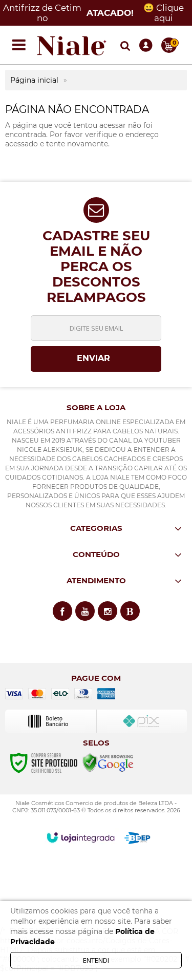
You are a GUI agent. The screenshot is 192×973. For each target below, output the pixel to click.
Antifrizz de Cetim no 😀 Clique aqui (93, 13)
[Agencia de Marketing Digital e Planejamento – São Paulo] (137, 838)
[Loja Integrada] (80, 837)
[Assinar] (96, 359)
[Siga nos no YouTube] (85, 611)
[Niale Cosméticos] (71, 45)
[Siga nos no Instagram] (107, 611)
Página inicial (34, 80)
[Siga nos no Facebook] (62, 611)
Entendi (96, 960)
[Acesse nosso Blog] (130, 611)
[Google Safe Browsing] (108, 762)
